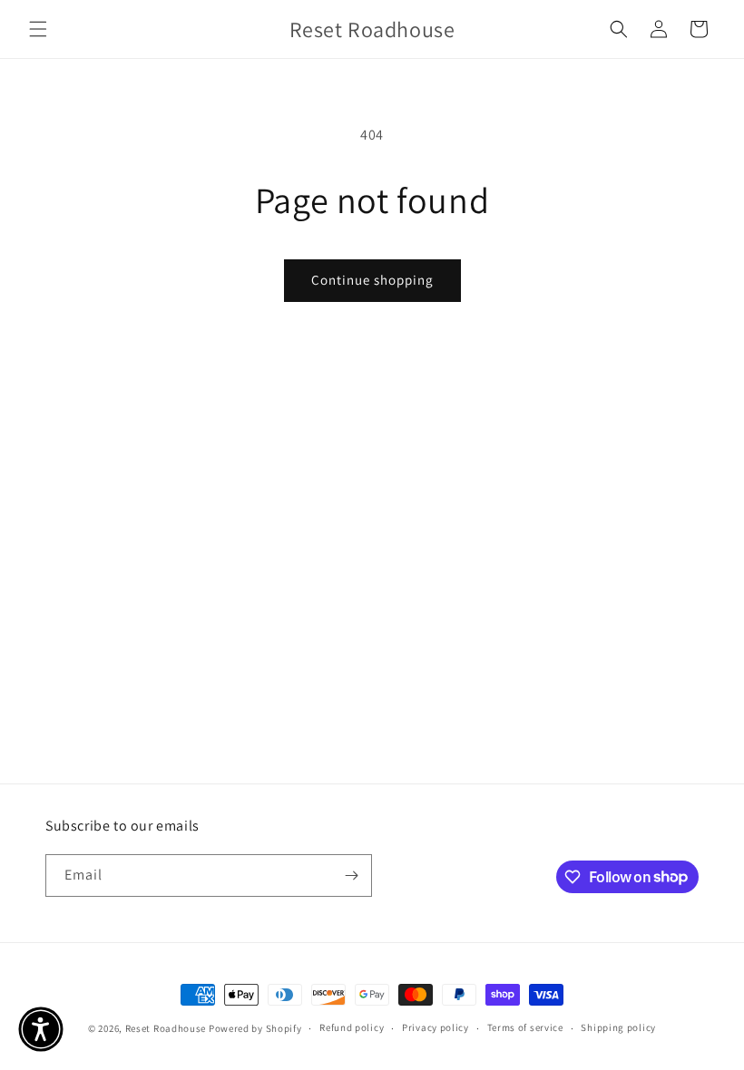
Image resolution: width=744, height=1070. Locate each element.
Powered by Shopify (255, 1028)
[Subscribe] (351, 875)
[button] (38, 29)
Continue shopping (372, 279)
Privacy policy (435, 1027)
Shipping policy (618, 1027)
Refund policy (351, 1027)
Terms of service (525, 1027)
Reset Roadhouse (166, 1028)
